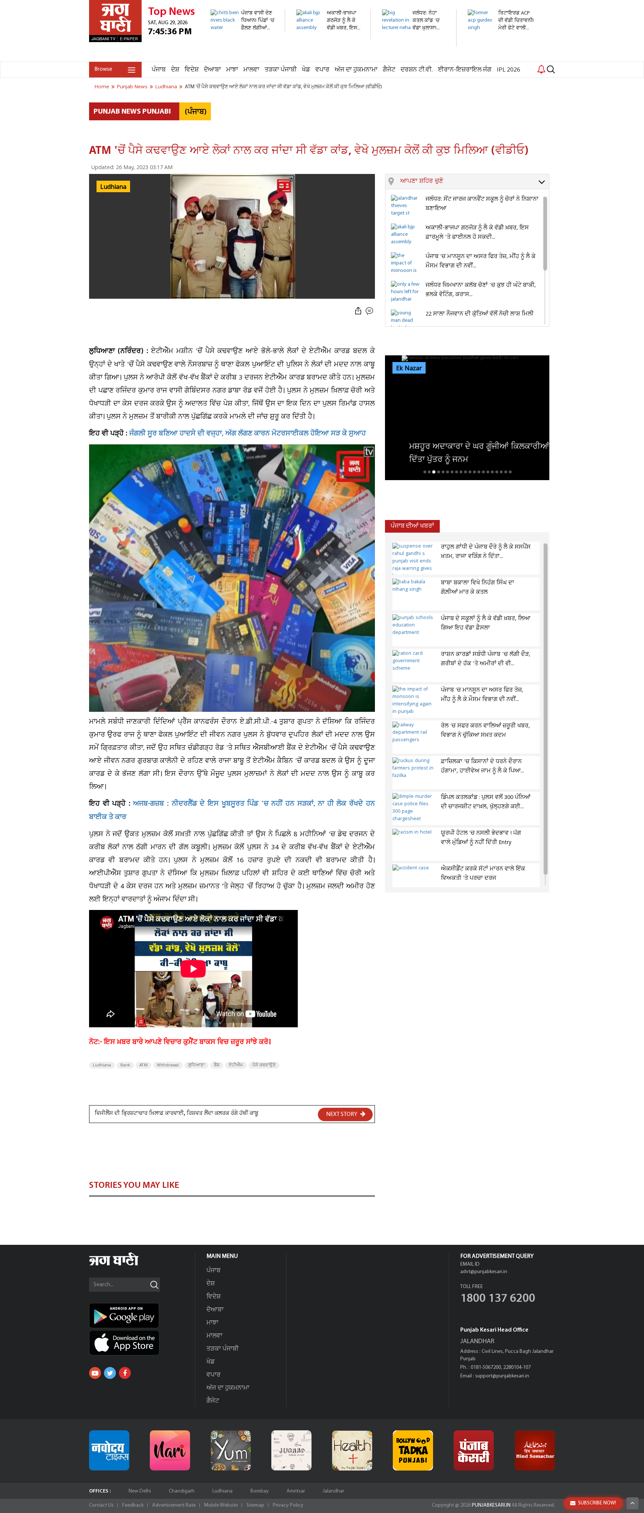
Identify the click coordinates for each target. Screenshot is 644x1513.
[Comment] (370, 311)
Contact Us (101, 1505)
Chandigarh (182, 1491)
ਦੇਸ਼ (175, 70)
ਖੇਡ (306, 70)
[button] (474, 181)
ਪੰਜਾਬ (159, 70)
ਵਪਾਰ (322, 70)
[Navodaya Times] (109, 1450)
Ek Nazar (409, 368)
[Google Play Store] (142, 1315)
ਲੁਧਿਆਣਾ (196, 1065)
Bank (125, 1065)
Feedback (132, 1505)
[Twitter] (110, 1373)
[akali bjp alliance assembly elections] (329, 35)
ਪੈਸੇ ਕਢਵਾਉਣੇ (264, 1065)
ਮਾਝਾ (232, 70)
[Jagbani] (124, 1264)
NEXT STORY (342, 1114)
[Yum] (231, 1450)
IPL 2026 (508, 70)
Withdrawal (168, 1065)
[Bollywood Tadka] (413, 1450)
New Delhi (140, 1491)
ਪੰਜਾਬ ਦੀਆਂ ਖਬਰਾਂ (412, 526)
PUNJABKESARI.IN (491, 1505)
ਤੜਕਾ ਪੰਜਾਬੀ (281, 70)
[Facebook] (125, 1373)
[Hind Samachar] (535, 1450)
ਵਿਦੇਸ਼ (191, 70)
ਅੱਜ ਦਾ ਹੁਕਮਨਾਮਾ (356, 70)
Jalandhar (333, 1491)
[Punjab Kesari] (474, 1450)
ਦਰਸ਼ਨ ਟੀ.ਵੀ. (417, 70)
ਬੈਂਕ (217, 1065)
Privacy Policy (288, 1505)
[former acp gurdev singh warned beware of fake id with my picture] (501, 57)
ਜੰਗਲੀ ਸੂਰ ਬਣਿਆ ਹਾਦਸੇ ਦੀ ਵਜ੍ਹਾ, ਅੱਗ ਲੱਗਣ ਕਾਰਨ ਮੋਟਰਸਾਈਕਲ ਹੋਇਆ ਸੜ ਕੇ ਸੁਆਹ (247, 434)
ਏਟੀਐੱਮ (236, 1065)
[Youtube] (95, 1373)
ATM (143, 1065)
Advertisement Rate (174, 1505)
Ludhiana (102, 1065)
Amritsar (296, 1491)
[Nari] (170, 1450)
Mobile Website (221, 1505)
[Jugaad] (291, 1450)
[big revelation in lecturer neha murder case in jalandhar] (415, 42)
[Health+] (352, 1450)
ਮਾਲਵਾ (251, 70)
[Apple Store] (142, 1342)
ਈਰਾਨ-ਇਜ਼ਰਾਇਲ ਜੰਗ (465, 70)
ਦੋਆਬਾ (212, 70)
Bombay (259, 1491)
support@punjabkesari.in (502, 1376)
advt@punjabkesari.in (483, 1272)
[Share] (358, 311)
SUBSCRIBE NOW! (597, 1503)
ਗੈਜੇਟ (389, 70)
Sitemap (255, 1505)
